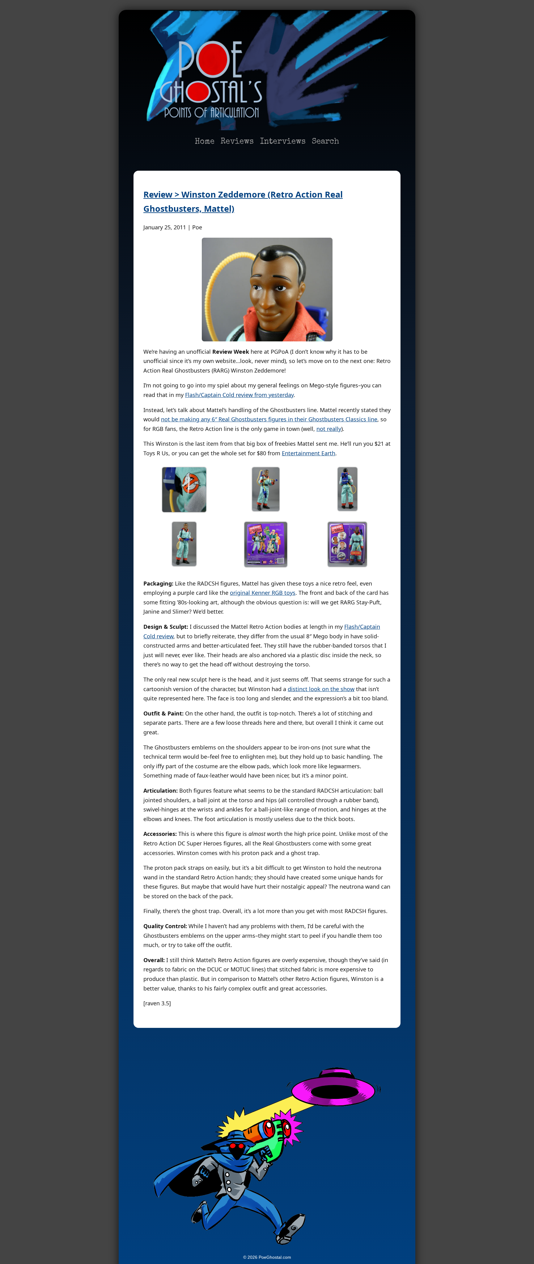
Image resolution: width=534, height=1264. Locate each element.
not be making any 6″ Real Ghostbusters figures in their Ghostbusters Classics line (269, 419)
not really (328, 428)
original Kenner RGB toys (262, 592)
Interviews (283, 142)
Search (325, 142)
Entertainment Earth (308, 453)
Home (204, 142)
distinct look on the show (321, 689)
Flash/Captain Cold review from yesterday (239, 394)
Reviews (237, 142)
